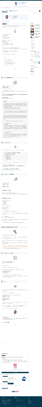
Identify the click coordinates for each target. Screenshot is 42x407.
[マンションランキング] (32, 71)
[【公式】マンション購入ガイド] (21, 3)
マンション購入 (3, 388)
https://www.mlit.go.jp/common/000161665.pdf (7, 98)
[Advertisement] (15, 71)
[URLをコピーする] (17, 391)
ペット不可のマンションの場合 (8, 64)
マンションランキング (32, 72)
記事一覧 (30, 400)
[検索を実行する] (39, 11)
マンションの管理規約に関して (8, 59)
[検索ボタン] (27, 6)
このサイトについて (31, 401)
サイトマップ (30, 403)
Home (29, 399)
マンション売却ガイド (18, 399)
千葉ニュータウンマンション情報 (19, 400)
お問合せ (30, 402)
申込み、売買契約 (33, 47)
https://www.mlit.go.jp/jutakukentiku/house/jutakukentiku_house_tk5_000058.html (11, 169)
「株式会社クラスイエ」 (12, 318)
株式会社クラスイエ (8, 374)
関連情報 (32, 48)
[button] (12, 391)
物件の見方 (7, 388)
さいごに (6, 65)
